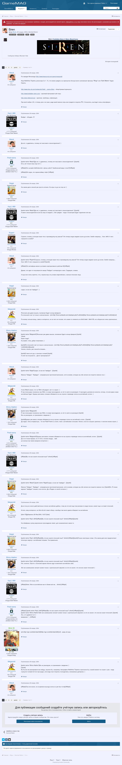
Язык (51, 760)
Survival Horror (33, 32)
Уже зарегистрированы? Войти (96, 3)
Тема (58, 760)
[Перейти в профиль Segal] (11, 190)
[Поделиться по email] (9, 739)
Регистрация (114, 3)
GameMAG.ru (8, 8)
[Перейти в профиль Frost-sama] (11, 162)
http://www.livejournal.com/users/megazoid (49, 76)
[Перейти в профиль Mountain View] (5, 39)
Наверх (24, 107)
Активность (33, 8)
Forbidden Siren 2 (59, 39)
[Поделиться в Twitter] (3, 739)
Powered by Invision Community (61, 762)
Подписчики (111, 29)
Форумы (21, 8)
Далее (15, 67)
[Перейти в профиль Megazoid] (11, 314)
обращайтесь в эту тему (73, 22)
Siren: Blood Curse (72, 39)
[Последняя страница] (20, 67)
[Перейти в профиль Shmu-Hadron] (11, 337)
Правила (44, 8)
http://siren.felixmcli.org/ (28, 98)
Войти (89, 721)
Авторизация (102, 29)
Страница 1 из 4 (27, 67)
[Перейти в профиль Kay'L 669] (11, 121)
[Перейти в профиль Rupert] (11, 239)
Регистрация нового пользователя (33, 721)
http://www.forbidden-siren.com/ (30, 93)
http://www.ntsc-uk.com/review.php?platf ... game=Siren (37, 89)
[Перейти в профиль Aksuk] (4, 30)
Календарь (55, 8)
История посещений (111, 61)
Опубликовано (30, 73)
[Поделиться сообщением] (118, 73)
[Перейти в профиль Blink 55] (11, 638)
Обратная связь (67, 760)
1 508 (12, 652)
